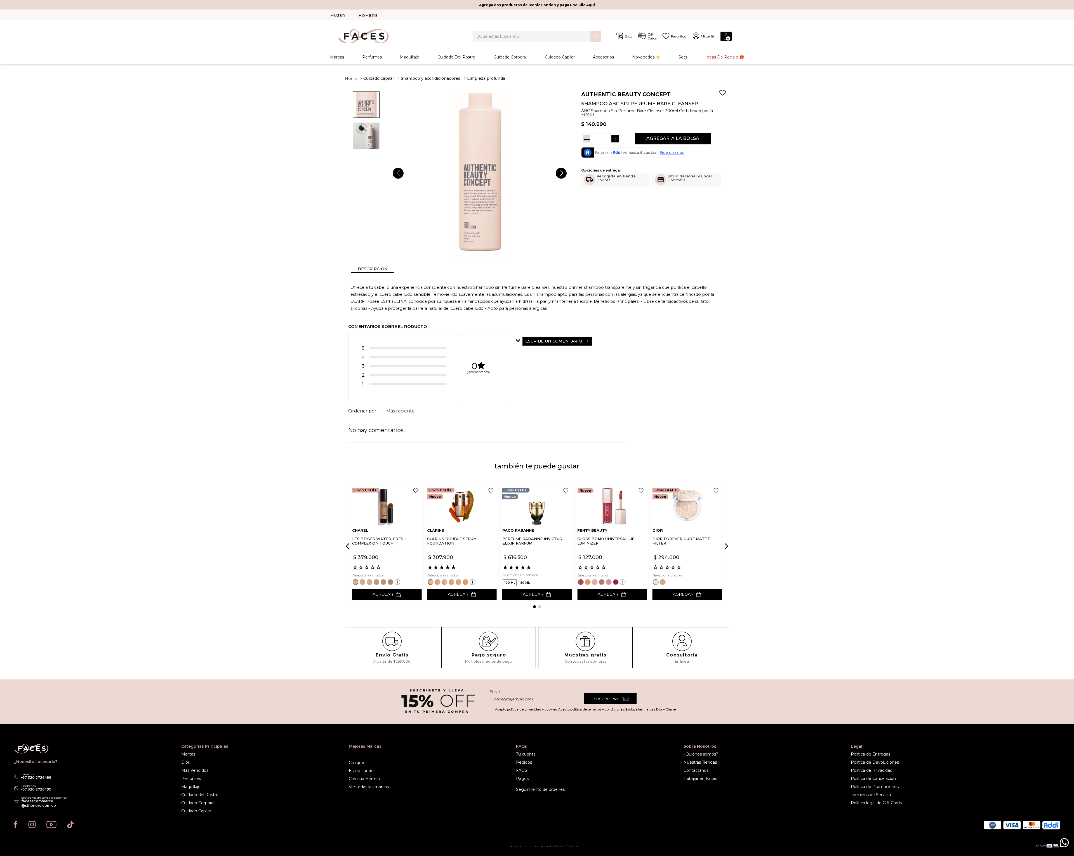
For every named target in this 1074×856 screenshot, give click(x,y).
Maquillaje (409, 57)
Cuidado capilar (378, 78)
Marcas (337, 57)
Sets (683, 57)
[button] (571, 341)
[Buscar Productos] (596, 36)
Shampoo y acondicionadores (430, 78)
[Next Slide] (725, 546)
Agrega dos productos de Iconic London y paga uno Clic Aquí (537, 5)
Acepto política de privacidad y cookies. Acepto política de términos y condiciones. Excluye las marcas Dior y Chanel (586, 709)
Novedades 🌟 (646, 57)
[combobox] (537, 36)
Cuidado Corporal (510, 57)
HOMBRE (368, 15)
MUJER (338, 15)
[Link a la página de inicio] (351, 78)
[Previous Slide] (348, 546)
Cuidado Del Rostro (456, 57)
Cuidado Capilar (560, 57)
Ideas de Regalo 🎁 (724, 57)
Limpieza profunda (486, 78)
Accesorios (603, 57)
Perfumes (372, 57)
